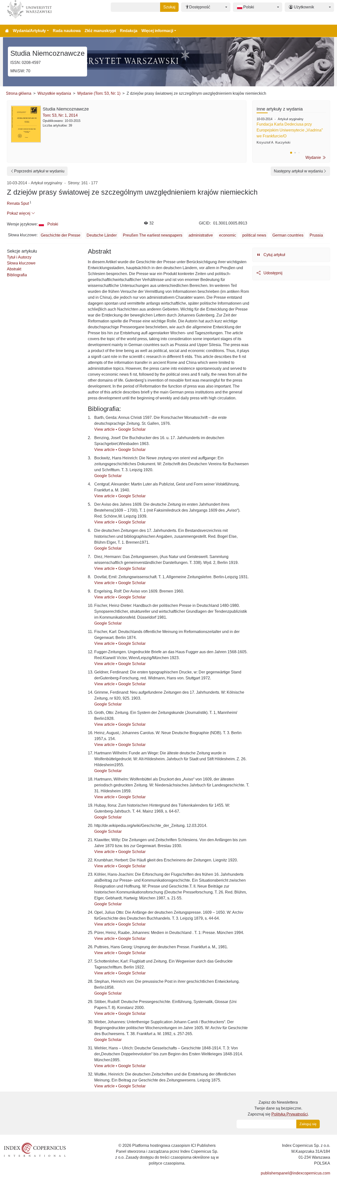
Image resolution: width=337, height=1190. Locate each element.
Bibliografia (17, 275)
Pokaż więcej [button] (19, 213)
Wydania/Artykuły (29, 31)
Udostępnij (272, 273)
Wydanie (313, 157)
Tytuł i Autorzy (19, 257)
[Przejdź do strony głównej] (7, 31)
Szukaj (169, 7)
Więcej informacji (157, 31)
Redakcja (128, 31)
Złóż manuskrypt (100, 31)
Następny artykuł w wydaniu (298, 171)
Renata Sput (18, 203)
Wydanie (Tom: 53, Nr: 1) (98, 93)
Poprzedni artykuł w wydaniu (39, 171)
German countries (287, 235)
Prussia (316, 235)
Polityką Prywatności (289, 1114)
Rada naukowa (67, 31)
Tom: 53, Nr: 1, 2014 (60, 115)
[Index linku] (35, 1149)
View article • (106, 429)
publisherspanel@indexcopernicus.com (295, 1173)
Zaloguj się (308, 1124)
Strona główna (18, 93)
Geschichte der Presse (60, 235)
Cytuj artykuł (273, 255)
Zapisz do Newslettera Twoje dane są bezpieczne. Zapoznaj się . (278, 1108)
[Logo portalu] (27, 12)
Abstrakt (14, 269)
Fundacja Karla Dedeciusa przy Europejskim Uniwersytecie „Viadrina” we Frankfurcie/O (290, 130)
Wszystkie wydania (54, 93)
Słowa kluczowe (21, 263)
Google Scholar (132, 429)
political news (254, 235)
